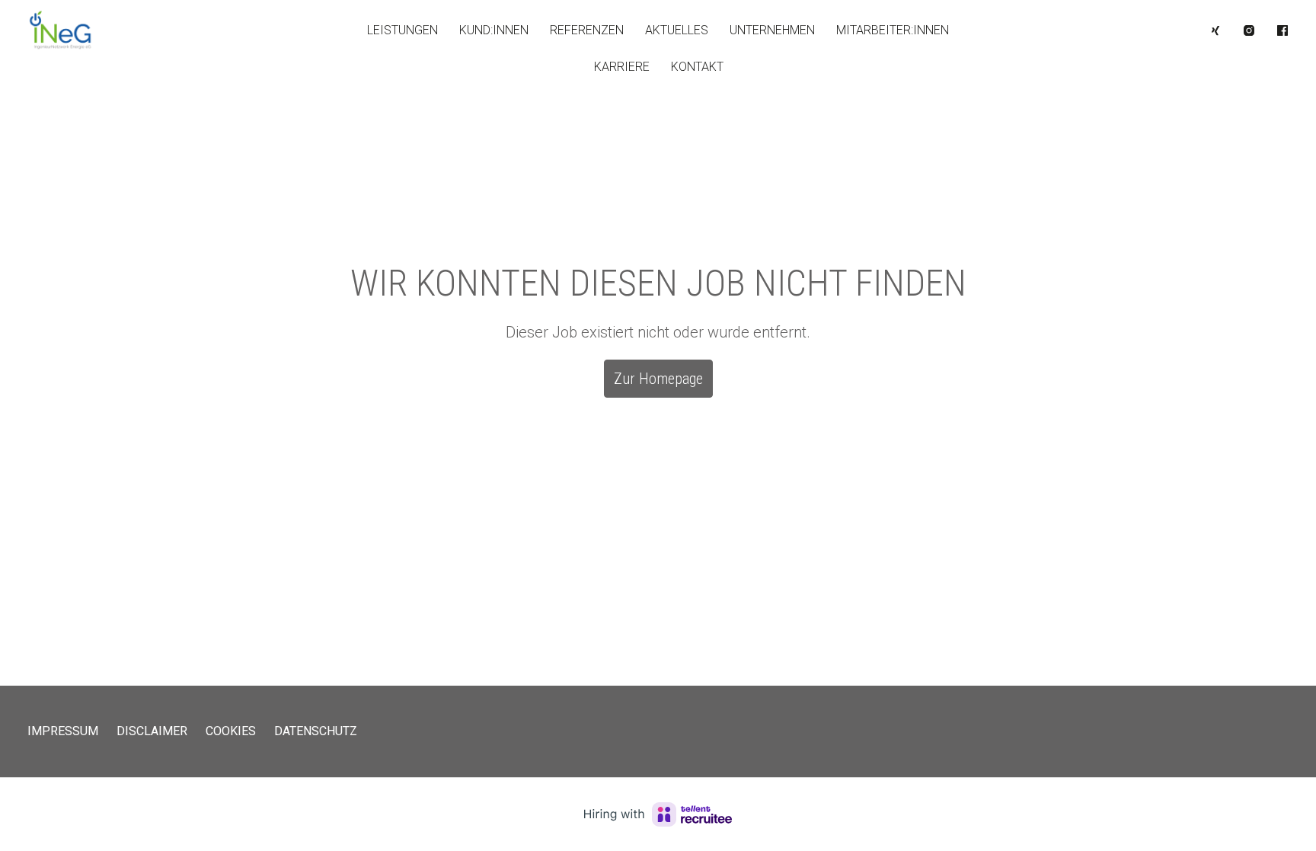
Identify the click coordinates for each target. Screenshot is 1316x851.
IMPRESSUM (62, 731)
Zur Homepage (658, 379)
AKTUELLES (676, 30)
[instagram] (1249, 30)
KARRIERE (622, 66)
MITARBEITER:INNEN (892, 30)
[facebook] (1282, 30)
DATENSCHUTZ (315, 731)
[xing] (1215, 30)
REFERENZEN (587, 30)
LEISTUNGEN (402, 30)
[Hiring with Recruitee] (658, 814)
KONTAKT (697, 66)
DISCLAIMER (152, 731)
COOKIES (231, 731)
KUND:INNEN (494, 30)
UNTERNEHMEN (772, 30)
